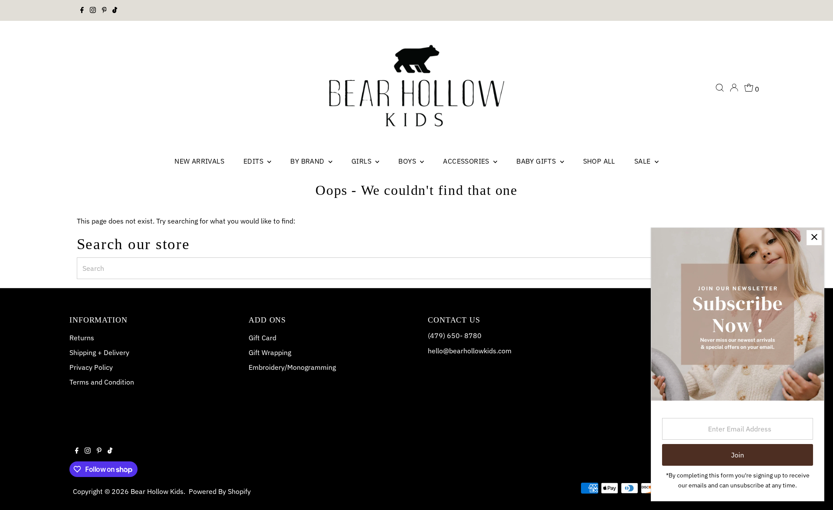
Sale (643, 161)
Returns (81, 337)
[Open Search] (720, 88)
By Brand (308, 161)
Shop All (599, 161)
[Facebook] (82, 10)
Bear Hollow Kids (157, 491)
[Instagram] (93, 10)
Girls (362, 161)
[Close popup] (814, 237)
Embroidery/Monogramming (292, 367)
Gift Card (262, 337)
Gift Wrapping (270, 352)
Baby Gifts (537, 161)
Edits (254, 161)
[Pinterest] (104, 10)
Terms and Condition (101, 382)
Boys (408, 161)
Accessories (467, 161)
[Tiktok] (114, 10)
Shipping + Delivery (99, 352)
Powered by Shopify (220, 491)
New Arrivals (199, 161)
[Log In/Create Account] (734, 88)
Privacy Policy (91, 367)
